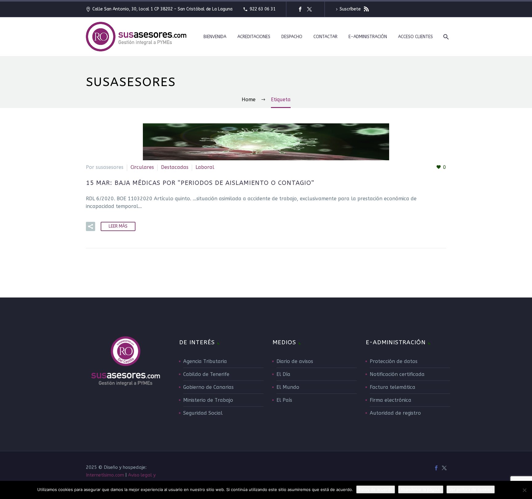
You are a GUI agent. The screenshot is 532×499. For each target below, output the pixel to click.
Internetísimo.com (105, 475)
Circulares (142, 167)
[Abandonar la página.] (524, 490)
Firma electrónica (390, 400)
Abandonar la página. (421, 489)
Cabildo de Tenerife (206, 374)
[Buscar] (445, 37)
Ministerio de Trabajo (208, 400)
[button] (90, 226)
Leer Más (118, 226)
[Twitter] (309, 9)
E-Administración (368, 36)
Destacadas (174, 167)
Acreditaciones (253, 36)
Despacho (291, 36)
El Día (283, 374)
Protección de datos (393, 361)
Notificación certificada (397, 374)
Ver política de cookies (470, 489)
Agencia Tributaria (205, 361)
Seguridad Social (203, 413)
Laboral (204, 167)
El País (284, 400)
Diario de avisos (294, 361)
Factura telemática (392, 387)
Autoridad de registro (395, 413)
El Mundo (287, 387)
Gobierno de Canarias (208, 387)
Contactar (325, 36)
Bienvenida (215, 36)
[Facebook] (300, 9)
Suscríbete (351, 9)
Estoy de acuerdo (376, 489)
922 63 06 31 (263, 9)
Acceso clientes (415, 36)
